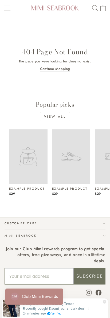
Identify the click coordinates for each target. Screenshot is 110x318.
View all (55, 116)
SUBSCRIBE (89, 276)
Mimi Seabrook (21, 236)
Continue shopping (55, 68)
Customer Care (21, 223)
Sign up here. (29, 184)
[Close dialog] (103, 132)
